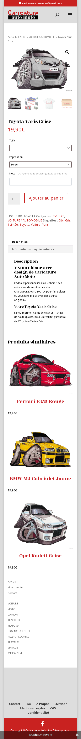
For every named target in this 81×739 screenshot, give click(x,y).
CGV (53, 708)
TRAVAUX (13, 642)
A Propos (42, 704)
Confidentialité (38, 713)
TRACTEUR (14, 620)
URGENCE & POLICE (19, 631)
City (61, 220)
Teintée (13, 224)
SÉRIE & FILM (15, 653)
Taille (12, 140)
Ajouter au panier (46, 198)
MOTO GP (13, 625)
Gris (67, 220)
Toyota (24, 224)
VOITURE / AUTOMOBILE (42, 36)
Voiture (35, 224)
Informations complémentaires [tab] (33, 249)
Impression (16, 157)
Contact (12, 593)
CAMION (13, 614)
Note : (38, 173)
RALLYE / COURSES (18, 637)
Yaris (45, 224)
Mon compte (15, 587)
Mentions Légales (32, 708)
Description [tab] (20, 242)
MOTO (11, 609)
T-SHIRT (22, 36)
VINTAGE (13, 647)
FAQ (28, 704)
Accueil (12, 36)
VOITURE (13, 603)
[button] (67, 52)
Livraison (60, 704)
